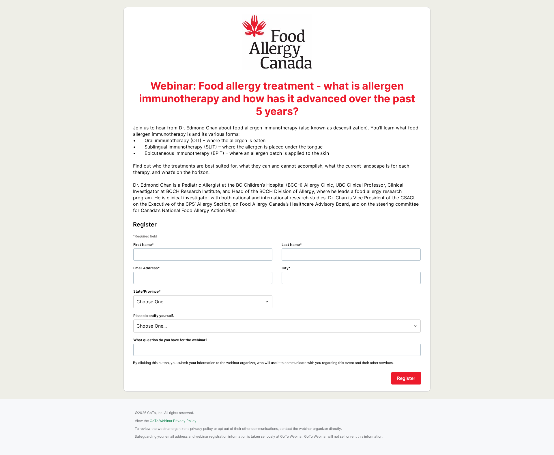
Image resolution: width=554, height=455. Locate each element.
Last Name (291, 244)
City (285, 268)
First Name (142, 244)
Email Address (145, 268)
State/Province (146, 291)
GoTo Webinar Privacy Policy (173, 421)
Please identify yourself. (153, 315)
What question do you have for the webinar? (170, 340)
